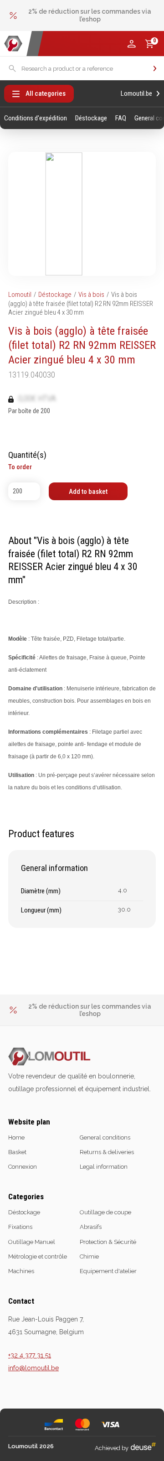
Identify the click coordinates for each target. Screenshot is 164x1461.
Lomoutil (19, 294)
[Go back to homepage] (13, 44)
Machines (21, 1271)
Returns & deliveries (107, 1152)
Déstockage (91, 118)
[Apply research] (155, 68)
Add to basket (88, 491)
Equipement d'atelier (108, 1271)
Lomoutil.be (136, 93)
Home (16, 1137)
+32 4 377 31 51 (29, 1355)
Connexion (22, 1166)
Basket (17, 1152)
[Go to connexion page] (131, 44)
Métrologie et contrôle (37, 1256)
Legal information (104, 1166)
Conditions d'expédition (35, 118)
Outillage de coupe (105, 1212)
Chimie (89, 1256)
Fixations (20, 1226)
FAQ (120, 118)
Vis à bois (91, 294)
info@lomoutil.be (33, 1368)
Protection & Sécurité (108, 1241)
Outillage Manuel (31, 1241)
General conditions (105, 1137)
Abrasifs (91, 1226)
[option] (82, 15)
